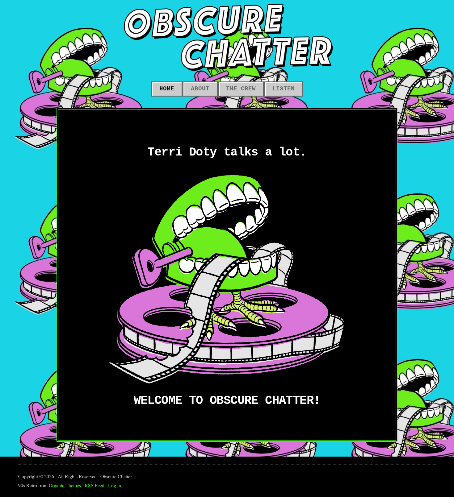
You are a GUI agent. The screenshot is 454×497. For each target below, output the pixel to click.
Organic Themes (65, 485)
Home (166, 88)
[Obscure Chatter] (227, 37)
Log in (114, 485)
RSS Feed (94, 485)
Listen (283, 88)
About (200, 88)
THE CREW (241, 88)
